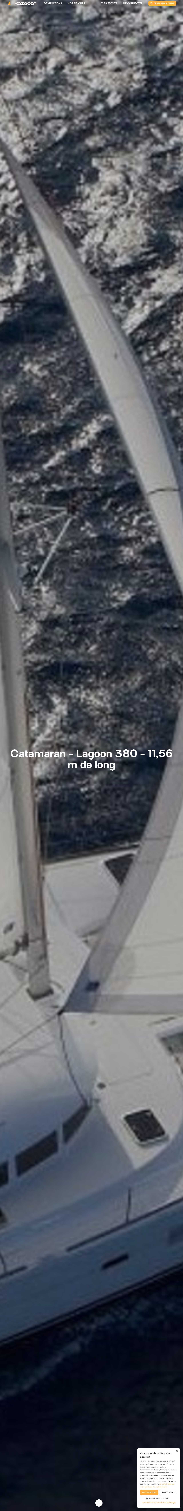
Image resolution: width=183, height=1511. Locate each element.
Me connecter (133, 3)
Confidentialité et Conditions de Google (158, 1502)
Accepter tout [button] (149, 1492)
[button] (158, 1498)
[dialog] (158, 1478)
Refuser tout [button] (168, 1492)
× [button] (177, 1451)
